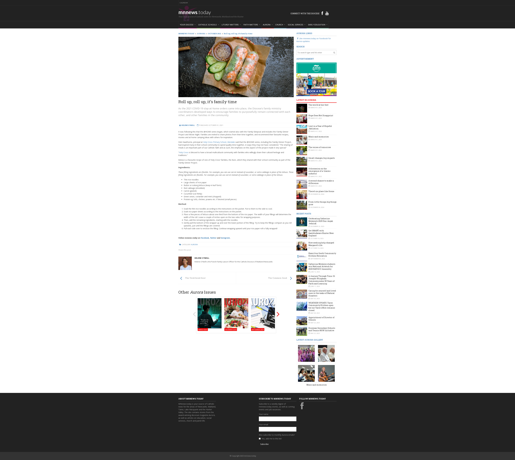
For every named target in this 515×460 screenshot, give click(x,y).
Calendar (184, 3)
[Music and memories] (306, 353)
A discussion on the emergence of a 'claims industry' (319, 171)
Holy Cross (183, 152)
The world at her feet (318, 105)
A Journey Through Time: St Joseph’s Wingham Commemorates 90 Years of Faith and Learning (321, 280)
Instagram (225, 238)
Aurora (194, 244)
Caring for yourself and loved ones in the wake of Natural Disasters (322, 293)
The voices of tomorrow (319, 147)
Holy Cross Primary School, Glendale (219, 142)
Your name (263, 414)
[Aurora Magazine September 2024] (263, 313)
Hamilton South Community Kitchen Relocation (322, 254)
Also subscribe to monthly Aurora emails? (277, 435)
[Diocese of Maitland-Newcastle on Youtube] (327, 13)
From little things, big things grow (322, 203)
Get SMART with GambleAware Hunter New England (321, 233)
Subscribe (264, 444)
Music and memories (318, 136)
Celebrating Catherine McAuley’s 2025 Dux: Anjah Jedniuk (320, 221)
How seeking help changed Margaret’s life (321, 244)
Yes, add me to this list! (272, 438)
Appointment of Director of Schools (321, 318)
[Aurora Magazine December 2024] (236, 313)
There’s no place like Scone (321, 191)
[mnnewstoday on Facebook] (322, 13)
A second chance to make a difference (321, 182)
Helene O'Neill (201, 258)
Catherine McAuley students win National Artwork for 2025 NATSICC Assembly (321, 266)
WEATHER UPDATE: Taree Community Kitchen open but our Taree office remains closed (321, 307)
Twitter (213, 238)
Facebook (205, 238)
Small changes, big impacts (321, 158)
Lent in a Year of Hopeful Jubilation (320, 127)
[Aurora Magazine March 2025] (209, 313)
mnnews (194, 12)
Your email (263, 424)
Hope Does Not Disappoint (320, 115)
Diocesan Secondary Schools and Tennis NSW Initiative (321, 329)
